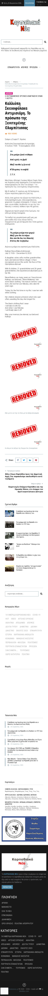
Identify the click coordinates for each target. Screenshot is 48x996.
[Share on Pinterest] (36, 460)
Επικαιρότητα (36, 630)
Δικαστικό (9, 630)
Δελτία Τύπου (11, 626)
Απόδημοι (20, 622)
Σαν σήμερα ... (11, 650)
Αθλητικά (9, 622)
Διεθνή (34, 626)
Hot (7, 619)
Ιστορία (8, 634)
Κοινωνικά (9, 638)
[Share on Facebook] (17, 460)
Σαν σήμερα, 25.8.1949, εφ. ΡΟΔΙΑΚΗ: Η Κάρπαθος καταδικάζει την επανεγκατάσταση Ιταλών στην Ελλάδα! (23, 750)
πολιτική (25, 654)
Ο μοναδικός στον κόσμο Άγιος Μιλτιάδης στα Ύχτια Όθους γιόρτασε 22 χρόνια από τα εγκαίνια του (25, 740)
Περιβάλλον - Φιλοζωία (15, 642)
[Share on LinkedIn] (30, 460)
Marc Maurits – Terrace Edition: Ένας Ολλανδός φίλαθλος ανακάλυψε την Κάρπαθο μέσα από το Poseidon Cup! (23, 761)
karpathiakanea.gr (11, 989)
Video (13, 619)
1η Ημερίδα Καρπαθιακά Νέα (17, 615)
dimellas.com (24, 991)
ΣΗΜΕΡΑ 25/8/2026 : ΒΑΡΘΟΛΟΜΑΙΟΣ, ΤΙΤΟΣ (19, 789)
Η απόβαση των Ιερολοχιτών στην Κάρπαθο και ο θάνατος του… (27, 512)
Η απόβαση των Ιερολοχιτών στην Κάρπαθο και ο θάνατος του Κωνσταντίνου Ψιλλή (23, 723)
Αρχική (7, 82)
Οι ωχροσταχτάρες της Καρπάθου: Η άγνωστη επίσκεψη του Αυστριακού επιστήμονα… (28, 535)
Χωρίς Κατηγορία (12, 654)
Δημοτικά (24, 626)
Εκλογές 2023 (22, 630)
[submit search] (45, 42)
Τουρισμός (25, 650)
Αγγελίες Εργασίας (25, 619)
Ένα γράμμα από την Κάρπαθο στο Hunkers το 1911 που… (27, 523)
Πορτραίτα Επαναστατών (16, 646)
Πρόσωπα (33, 646)
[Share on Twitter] (24, 460)
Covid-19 (36, 615)
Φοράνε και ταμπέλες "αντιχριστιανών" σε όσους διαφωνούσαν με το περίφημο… (29, 568)
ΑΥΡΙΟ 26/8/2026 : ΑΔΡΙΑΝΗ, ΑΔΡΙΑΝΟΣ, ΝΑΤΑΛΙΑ (21, 795)
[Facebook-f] (24, 59)
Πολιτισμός (33, 642)
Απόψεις (15, 82)
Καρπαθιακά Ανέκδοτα (24, 634)
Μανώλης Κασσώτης (25, 638)
